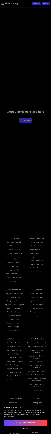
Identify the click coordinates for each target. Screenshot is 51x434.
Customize (25, 428)
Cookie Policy (9, 416)
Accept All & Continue (25, 423)
